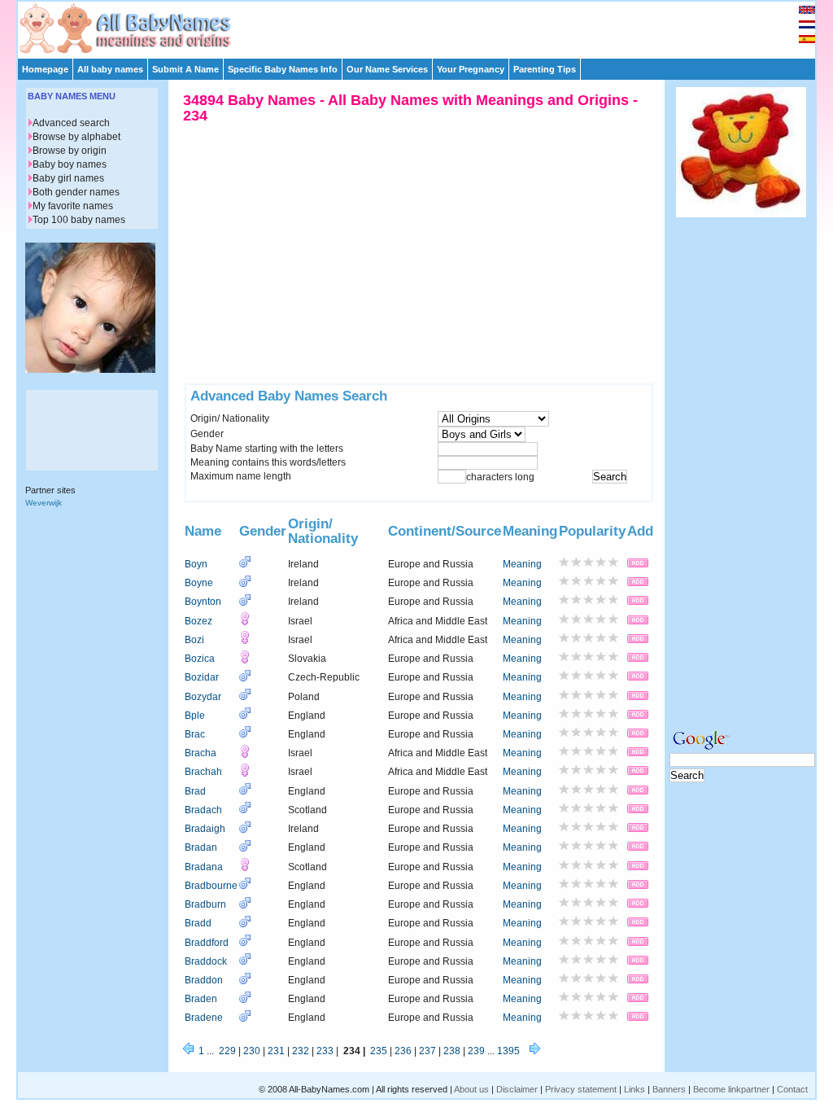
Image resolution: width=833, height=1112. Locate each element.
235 (378, 1051)
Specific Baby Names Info (283, 69)
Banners (669, 1089)
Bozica (200, 658)
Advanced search (71, 123)
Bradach (203, 810)
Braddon (204, 980)
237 (427, 1051)
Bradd (198, 923)
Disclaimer (517, 1089)
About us (471, 1089)
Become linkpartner (731, 1089)
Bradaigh (205, 828)
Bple (195, 715)
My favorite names (73, 206)
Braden (201, 999)
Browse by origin (70, 150)
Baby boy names (70, 164)
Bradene (204, 1017)
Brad (195, 791)
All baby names (110, 69)
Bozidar (202, 677)
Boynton (203, 601)
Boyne (199, 583)
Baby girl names (68, 178)
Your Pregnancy (470, 69)
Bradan (201, 847)
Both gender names (76, 192)
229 (227, 1051)
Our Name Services (387, 69)
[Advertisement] (423, 26)
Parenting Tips (544, 69)
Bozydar (203, 697)
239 (476, 1051)
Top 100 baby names (79, 219)
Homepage (45, 69)
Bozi (194, 640)
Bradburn (205, 904)
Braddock (206, 961)
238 (451, 1051)
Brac (195, 734)
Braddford (207, 942)
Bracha (200, 753)
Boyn (196, 564)
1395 (508, 1051)
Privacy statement (581, 1089)
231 (276, 1051)
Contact (792, 1089)
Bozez (198, 621)
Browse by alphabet (76, 136)
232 (300, 1051)
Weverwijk (43, 502)
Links (634, 1089)
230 (251, 1051)
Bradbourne (211, 885)
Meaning (522, 564)
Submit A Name (185, 69)
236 (403, 1051)
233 (325, 1051)
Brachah (203, 771)
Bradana (204, 867)
